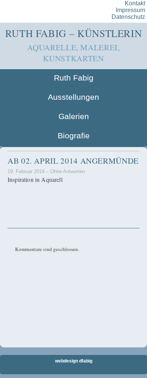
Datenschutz (128, 17)
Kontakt (135, 3)
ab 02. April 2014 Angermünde (73, 160)
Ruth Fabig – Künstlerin (73, 33)
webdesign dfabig (73, 361)
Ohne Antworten (67, 171)
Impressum (130, 10)
